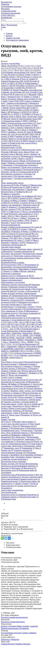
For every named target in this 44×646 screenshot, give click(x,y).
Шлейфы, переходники (12, 357)
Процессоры (18, 187)
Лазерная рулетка (9, 495)
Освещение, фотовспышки (13, 245)
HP (20, 77)
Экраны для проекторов (11, 280)
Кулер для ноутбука (20, 108)
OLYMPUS (6, 231)
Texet (13, 223)
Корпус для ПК (26, 158)
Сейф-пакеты (7, 251)
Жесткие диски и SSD (11, 116)
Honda (19, 484)
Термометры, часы (12, 448)
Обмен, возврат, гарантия (27, 626)
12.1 (3, 68)
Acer (33, 72)
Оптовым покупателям (10, 13)
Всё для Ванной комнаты (18, 433)
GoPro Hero (33, 236)
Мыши (24, 161)
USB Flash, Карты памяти (24, 422)
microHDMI (9, 349)
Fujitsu (28, 74)
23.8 (3, 72)
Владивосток (6, 2)
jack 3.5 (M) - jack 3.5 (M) (19, 322)
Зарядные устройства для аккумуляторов (21, 458)
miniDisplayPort (32, 349)
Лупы (21, 311)
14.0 (24, 68)
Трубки (5, 408)
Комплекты (18, 406)
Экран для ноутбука (10, 66)
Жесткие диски (10, 119)
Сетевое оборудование (26, 298)
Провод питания (8, 99)
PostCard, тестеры (18, 291)
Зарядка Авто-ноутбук (27, 99)
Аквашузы (37, 404)
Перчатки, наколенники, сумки (17, 412)
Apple (35, 81)
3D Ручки (6, 422)
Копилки (6, 468)
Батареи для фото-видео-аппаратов (17, 227)
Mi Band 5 (34, 373)
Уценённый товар (8, 499)
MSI (8, 79)
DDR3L (34, 121)
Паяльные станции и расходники (16, 285)
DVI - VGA (17, 335)
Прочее (7, 271)
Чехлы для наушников (18, 375)
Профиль (19, 644)
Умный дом (15, 371)
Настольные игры (9, 470)
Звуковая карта (28, 156)
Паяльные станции (18, 287)
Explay (34, 220)
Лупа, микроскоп (9, 311)
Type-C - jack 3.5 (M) (11, 329)
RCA (23, 351)
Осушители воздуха (10, 313)
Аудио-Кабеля (18, 320)
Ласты (27, 406)
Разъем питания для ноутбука (22, 123)
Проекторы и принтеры (11, 273)
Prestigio (33, 200)
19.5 (22, 70)
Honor (13, 77)
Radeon (26, 185)
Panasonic (17, 231)
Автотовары (6, 472)
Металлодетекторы (9, 269)
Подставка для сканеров (12, 254)
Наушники (9, 165)
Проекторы (36, 278)
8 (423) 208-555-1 (8, 15)
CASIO (5, 229)
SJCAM (14, 238)
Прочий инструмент (29, 497)
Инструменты (7, 366)
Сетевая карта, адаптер (25, 307)
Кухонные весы (19, 428)
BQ (10, 198)
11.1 (33, 66)
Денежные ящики (9, 249)
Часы (38, 448)
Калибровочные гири (10, 430)
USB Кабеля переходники (13, 318)
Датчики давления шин (32, 477)
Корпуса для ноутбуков (20, 139)
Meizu (16, 200)
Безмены (6, 428)
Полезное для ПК (9, 172)
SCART (30, 351)
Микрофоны (25, 269)
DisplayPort (12, 346)
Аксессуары (7, 196)
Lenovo (37, 77)
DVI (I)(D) (32, 346)
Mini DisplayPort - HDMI (13, 340)
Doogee (24, 198)
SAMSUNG (21, 88)
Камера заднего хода (30, 479)
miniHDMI (15, 351)
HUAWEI (21, 86)
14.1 (30, 68)
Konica (24, 229)
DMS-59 (22, 346)
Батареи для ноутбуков (17, 72)
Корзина (26, 644)
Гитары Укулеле (9, 397)
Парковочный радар (10, 481)
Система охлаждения (28, 172)
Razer (4, 97)
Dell (14, 74)
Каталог (9, 36)
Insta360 (18, 236)
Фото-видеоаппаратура (10, 225)
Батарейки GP (17, 455)
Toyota (34, 484)
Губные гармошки (26, 397)
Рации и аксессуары (18, 408)
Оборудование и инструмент (13, 282)
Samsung (17, 79)
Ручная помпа (35, 444)
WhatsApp (5, 4)
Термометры (28, 448)
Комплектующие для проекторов (15, 278)
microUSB (20, 349)
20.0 (27, 70)
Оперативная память (12, 121)
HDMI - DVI (29, 335)
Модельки (17, 468)
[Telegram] (5, 538)
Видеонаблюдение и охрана (12, 262)
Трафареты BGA (24, 192)
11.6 (38, 66)
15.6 (36, 68)
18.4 (16, 70)
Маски (36, 406)
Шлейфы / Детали (17, 132)
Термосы (5, 371)
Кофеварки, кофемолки (22, 435)
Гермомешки (32, 386)
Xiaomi (4, 81)
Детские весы (27, 430)
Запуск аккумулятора (10, 479)
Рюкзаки (34, 369)
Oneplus (24, 200)
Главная (9, 33)
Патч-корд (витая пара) (12, 304)
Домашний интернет (27, 364)
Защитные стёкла (31, 205)
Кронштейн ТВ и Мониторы (13, 437)
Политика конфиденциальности (14, 617)
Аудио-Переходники (11, 331)
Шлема (5, 384)
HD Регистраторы (9, 265)
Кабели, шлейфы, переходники (14, 315)
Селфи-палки (15, 212)
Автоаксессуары (9, 475)
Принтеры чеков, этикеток (30, 249)
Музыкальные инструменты (14, 395)
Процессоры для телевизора (13, 189)
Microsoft (33, 94)
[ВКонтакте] (9, 538)
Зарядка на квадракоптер (18, 103)
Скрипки (7, 402)
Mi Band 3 (13, 373)
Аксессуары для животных (12, 490)
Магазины (5, 9)
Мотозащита (25, 384)
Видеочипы (7, 185)
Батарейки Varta (8, 457)
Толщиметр (6, 488)
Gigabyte (5, 77)
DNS (21, 74)
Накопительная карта (10, 628)
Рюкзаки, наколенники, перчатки (18, 409)
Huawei (27, 77)
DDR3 (26, 121)
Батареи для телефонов (25, 196)
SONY (32, 88)
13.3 (14, 68)
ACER (28, 81)
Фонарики (26, 415)
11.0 (28, 66)
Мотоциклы (33, 382)
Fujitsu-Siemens (32, 83)
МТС (40, 203)
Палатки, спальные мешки (25, 402)
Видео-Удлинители (25, 353)
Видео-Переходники (29, 344)
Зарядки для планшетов (11, 205)
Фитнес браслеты (30, 371)
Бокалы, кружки (9, 464)
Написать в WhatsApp (10, 639)
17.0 (4, 70)
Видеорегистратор (9, 364)
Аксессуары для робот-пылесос (15, 424)
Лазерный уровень (10, 497)
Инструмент (33, 291)
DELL (13, 83)
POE (21, 265)
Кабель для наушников (11, 167)
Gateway (36, 74)
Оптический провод (30, 329)
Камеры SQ (32, 242)
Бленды (13, 234)
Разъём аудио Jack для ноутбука (23, 143)
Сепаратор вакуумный (22, 289)
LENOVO (32, 86)
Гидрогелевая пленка (29, 207)
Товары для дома (13, 38)
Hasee (4, 112)
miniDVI (5, 351)
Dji (24, 236)
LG (3, 79)
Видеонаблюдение (33, 362)
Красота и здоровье (24, 366)
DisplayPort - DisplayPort (11, 333)
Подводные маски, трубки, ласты (16, 404)
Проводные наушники (32, 167)
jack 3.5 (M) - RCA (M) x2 (26, 324)
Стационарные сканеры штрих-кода (19, 258)
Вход (3, 25)
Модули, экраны (9, 209)
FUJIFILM (15, 229)
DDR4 (4, 123)
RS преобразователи (33, 309)
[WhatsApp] (2, 538)
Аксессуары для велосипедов (14, 380)
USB (6, 353)
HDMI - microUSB (17, 338)
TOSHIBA (6, 90)
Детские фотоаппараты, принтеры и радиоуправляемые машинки (19, 465)
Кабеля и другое (9, 276)
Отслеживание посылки (11, 6)
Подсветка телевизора (30, 313)
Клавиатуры (16, 81)
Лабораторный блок (21, 296)
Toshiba (33, 79)
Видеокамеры (32, 265)
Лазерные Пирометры (28, 495)
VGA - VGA (13, 344)
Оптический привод (10, 145)
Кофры (15, 384)
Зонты (6, 391)
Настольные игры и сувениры (13, 461)
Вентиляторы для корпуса (13, 174)
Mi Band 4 (24, 373)
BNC (4, 346)
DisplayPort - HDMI (31, 333)
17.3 (11, 70)
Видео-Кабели (28, 331)
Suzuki (26, 484)
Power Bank (6, 362)
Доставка (12, 626)
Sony (25, 79)
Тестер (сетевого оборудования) (21, 308)
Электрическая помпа (18, 444)
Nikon (32, 229)
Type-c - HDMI (27, 342)
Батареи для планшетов (22, 214)
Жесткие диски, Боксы (20, 152)
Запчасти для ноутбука (10, 63)
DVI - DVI (6, 335)
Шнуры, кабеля (28, 271)
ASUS (5, 83)
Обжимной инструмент (28, 302)
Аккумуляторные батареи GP (14, 453)
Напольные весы (35, 428)
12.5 (8, 68)
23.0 (38, 70)
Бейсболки (20, 386)
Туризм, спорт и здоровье (11, 377)
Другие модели (24, 223)
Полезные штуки (24, 441)
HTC (31, 198)
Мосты (7, 187)
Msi (36, 125)
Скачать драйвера (29, 633)
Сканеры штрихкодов (24, 251)
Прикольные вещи (28, 470)
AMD (29, 187)
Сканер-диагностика (27, 486)
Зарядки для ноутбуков (13, 92)
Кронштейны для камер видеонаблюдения (19, 267)
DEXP (15, 198)
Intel (36, 187)
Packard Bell (9, 88)
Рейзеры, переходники (30, 355)
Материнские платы (10, 161)
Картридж (22, 276)
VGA (12, 353)
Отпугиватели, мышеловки (17, 40)
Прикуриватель (8, 486)
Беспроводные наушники (26, 165)
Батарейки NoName (34, 455)
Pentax (26, 231)
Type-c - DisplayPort (11, 342)
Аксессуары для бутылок (12, 446)
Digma (21, 220)
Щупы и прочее (8, 298)
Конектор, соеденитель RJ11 (13, 300)
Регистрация (12, 25)
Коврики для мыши (17, 163)
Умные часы (15, 415)
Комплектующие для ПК (11, 147)
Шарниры (30, 128)
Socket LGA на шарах (10, 150)
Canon (38, 227)
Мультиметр (37, 296)
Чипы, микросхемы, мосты (12, 183)
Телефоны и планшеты (10, 194)
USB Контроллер (29, 150)
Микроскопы (32, 311)
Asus (7, 74)
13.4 (19, 68)
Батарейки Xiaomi (24, 457)
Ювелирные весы (28, 426)
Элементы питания (23, 450)
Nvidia (17, 185)
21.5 (32, 70)
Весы (16, 426)
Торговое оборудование (11, 247)
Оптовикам (24, 628)
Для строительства (8, 492)
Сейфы (16, 271)
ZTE (34, 203)
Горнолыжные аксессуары (13, 388)
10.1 (22, 66)
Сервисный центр (8, 11)
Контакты (5, 622)
